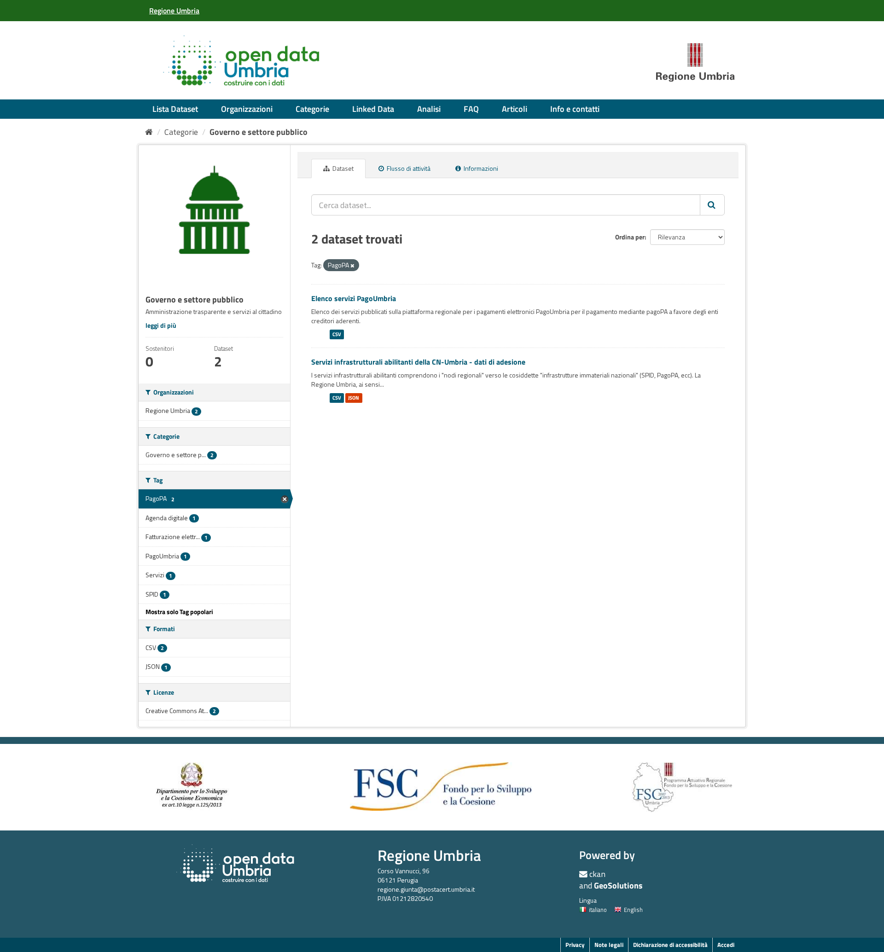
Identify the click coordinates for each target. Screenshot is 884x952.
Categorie (312, 109)
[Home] (149, 132)
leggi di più (160, 325)
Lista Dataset (175, 109)
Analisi (429, 109)
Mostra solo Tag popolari (179, 611)
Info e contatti (574, 109)
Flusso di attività (407, 168)
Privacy (575, 944)
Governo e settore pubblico (258, 132)
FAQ (471, 109)
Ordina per (630, 237)
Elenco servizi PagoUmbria (353, 298)
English (633, 909)
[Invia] (712, 204)
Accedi (725, 944)
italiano (598, 909)
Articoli (514, 109)
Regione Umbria (429, 855)
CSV (336, 334)
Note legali (608, 944)
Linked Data (373, 109)
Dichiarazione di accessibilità (670, 944)
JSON (353, 397)
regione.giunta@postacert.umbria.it (426, 889)
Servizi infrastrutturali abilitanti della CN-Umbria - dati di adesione (418, 361)
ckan (597, 874)
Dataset (342, 168)
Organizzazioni (247, 109)
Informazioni (480, 168)
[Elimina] (352, 265)
